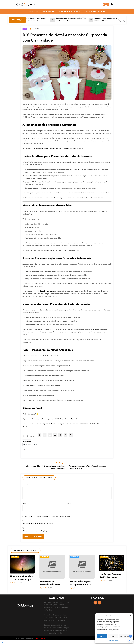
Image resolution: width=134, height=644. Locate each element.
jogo (69, 182)
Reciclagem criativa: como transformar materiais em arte (60, 250)
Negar (113, 636)
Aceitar (102, 636)
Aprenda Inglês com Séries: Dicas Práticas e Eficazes (94, 19)
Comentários (26, 485)
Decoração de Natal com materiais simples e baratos (52, 198)
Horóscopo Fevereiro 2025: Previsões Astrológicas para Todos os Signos (110, 576)
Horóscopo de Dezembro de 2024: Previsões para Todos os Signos (51, 583)
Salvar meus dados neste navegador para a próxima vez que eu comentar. (47, 516)
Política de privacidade (81, 638)
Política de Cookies (113, 640)
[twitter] (44, 435)
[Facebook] (107, 4)
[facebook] (39, 435)
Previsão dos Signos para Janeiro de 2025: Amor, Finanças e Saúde (81, 583)
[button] (130, 616)
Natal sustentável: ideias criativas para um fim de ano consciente (54, 148)
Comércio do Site (40, 638)
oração (96, 133)
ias (83, 107)
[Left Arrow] (119, 20)
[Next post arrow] (110, 466)
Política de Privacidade (7, 643)
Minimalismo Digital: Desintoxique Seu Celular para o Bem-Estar (45, 467)
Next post (72, 463)
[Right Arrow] (123, 20)
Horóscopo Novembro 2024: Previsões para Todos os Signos (21, 578)
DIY (25, 29)
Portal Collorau (76, 419)
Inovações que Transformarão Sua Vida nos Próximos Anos (58, 19)
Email (69, 503)
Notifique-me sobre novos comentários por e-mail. (38, 523)
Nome (24, 503)
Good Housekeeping (47, 291)
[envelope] (55, 435)
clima (94, 329)
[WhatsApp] (65, 435)
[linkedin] (50, 435)
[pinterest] (60, 435)
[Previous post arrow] (23, 466)
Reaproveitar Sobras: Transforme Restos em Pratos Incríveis (87, 467)
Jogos (27, 182)
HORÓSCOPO (14, 557)
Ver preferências (125, 636)
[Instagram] (104, 4)
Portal (20, 583)
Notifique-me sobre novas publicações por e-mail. (38, 531)
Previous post (60, 463)
